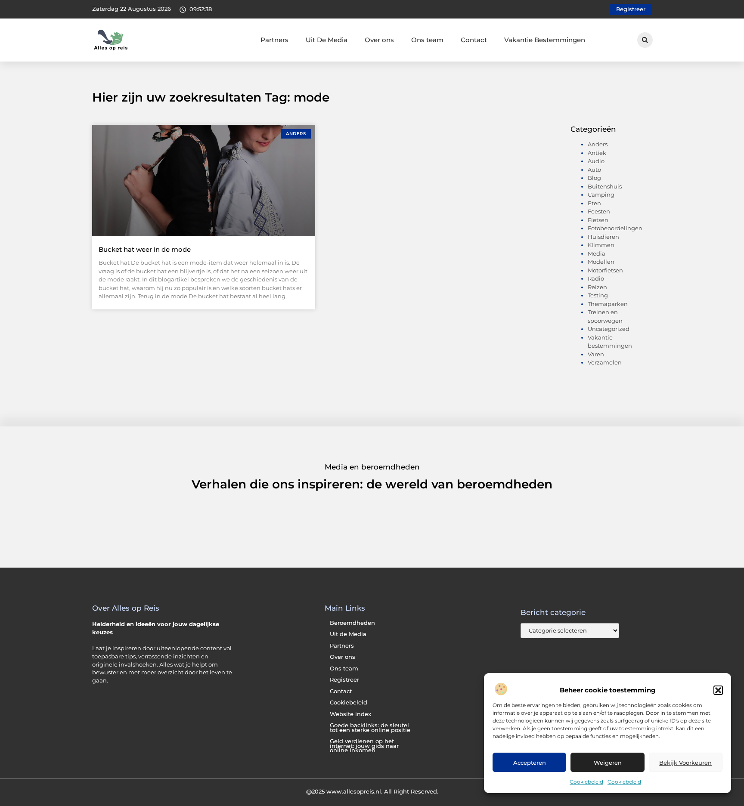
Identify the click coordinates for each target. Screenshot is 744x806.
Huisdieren (603, 236)
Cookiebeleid (586, 781)
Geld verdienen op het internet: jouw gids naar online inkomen (364, 746)
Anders (598, 144)
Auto (594, 169)
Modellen (601, 261)
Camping (601, 194)
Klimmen (601, 244)
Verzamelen (605, 362)
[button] (718, 690)
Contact (474, 40)
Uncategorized (608, 328)
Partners (274, 40)
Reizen (597, 287)
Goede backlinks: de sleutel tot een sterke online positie (370, 727)
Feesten (599, 211)
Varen (596, 354)
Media (596, 253)
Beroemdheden (352, 623)
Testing (598, 295)
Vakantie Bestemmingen (544, 40)
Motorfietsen (605, 270)
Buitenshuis (605, 186)
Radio (596, 278)
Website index (350, 714)
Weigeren (608, 762)
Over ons (379, 40)
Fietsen (598, 219)
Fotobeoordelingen (615, 228)
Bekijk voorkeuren (685, 762)
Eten (594, 203)
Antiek (597, 152)
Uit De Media (326, 40)
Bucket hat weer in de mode (145, 249)
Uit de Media (348, 634)
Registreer (344, 679)
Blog (594, 177)
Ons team (427, 40)
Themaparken (608, 303)
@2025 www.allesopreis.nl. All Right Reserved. (372, 791)
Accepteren (529, 762)
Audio (596, 160)
